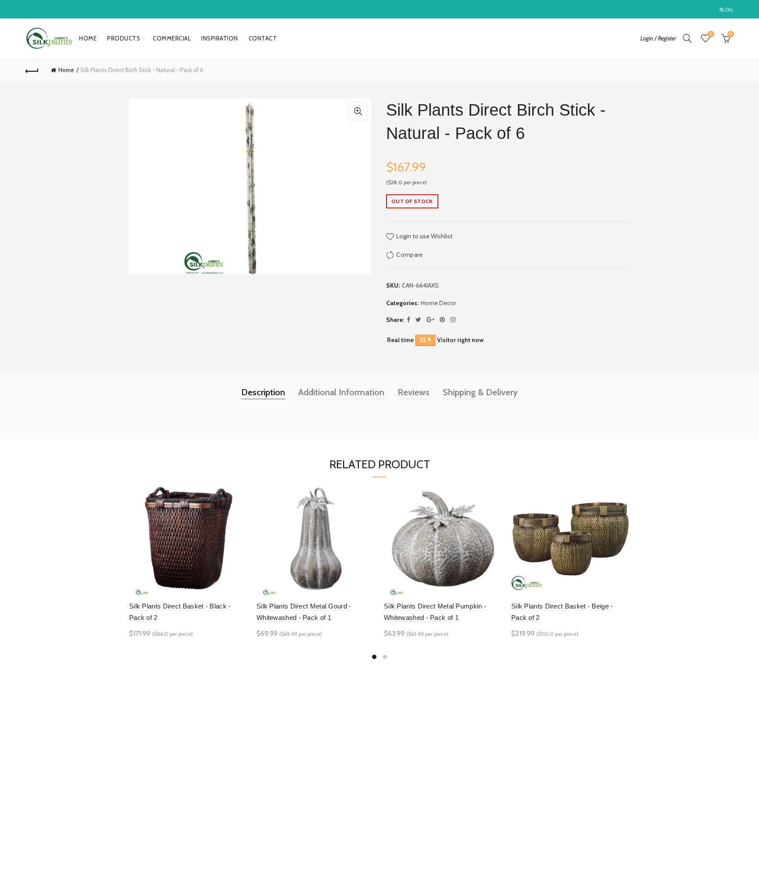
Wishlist (710, 34)
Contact (263, 38)
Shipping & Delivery (480, 392)
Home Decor (438, 303)
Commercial (172, 38)
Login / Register (658, 38)
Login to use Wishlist (423, 236)
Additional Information (341, 392)
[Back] (32, 70)
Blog (726, 9)
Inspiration (219, 38)
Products (123, 38)
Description (263, 392)
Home (88, 38)
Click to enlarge (358, 111)
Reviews (414, 392)
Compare (409, 255)
